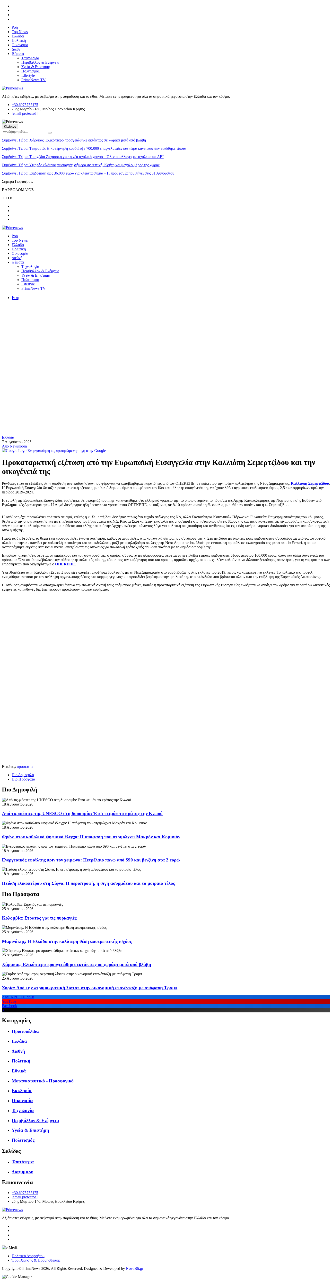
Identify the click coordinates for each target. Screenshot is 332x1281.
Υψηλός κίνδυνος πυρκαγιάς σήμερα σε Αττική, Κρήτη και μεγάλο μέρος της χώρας (80, 165)
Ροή (15, 27)
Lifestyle (28, 75)
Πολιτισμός (30, 71)
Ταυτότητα (23, 1161)
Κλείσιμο (10, 126)
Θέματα (18, 54)
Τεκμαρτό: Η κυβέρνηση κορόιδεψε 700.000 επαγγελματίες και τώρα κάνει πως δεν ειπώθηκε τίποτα (94, 148)
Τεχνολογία (30, 58)
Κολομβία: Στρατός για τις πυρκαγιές (39, 918)
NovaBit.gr (134, 1268)
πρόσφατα (25, 766)
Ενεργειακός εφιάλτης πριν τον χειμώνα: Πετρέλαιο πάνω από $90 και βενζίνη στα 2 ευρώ (91, 859)
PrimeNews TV (33, 80)
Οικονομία (20, 45)
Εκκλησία (22, 1090)
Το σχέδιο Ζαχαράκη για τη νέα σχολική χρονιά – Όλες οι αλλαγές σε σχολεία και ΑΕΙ (83, 157)
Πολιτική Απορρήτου (28, 1256)
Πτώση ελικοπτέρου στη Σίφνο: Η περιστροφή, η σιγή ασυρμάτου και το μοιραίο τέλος (88, 883)
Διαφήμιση (23, 1171)
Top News (20, 32)
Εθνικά (19, 1070)
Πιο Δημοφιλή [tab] (23, 775)
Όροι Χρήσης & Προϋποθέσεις (36, 1260)
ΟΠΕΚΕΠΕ (65, 564)
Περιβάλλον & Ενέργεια (40, 62)
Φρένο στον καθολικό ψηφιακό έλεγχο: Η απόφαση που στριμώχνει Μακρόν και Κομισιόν (91, 836)
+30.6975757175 (25, 105)
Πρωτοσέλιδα (25, 1031)
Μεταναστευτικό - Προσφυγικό (43, 1080)
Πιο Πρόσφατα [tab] (23, 779)
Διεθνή (17, 49)
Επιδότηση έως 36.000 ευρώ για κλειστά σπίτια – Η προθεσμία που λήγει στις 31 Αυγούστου (88, 173)
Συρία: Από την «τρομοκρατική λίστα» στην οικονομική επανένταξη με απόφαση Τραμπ (89, 987)
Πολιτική (19, 40)
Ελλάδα (18, 36)
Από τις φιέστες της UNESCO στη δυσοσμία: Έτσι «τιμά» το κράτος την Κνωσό (82, 813)
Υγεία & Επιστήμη (35, 67)
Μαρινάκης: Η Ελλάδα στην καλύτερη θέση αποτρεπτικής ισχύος (67, 941)
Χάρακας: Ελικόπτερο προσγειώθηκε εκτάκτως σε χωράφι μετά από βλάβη (74, 140)
